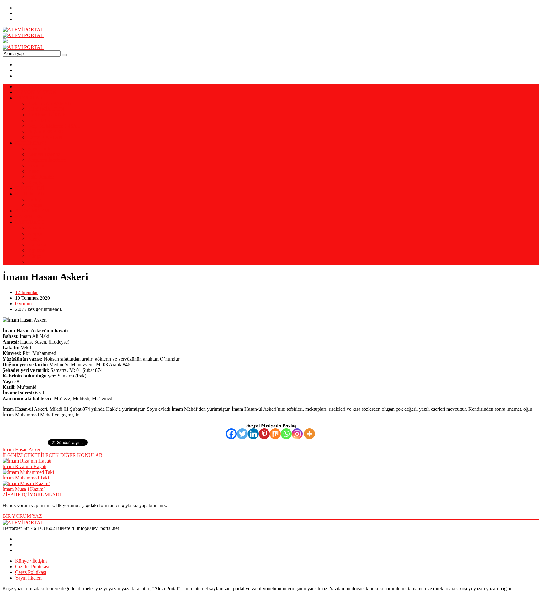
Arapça (35, 233)
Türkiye (35, 199)
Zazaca (35, 261)
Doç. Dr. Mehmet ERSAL (54, 126)
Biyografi (37, 182)
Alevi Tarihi (39, 148)
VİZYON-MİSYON (35, 92)
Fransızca (37, 244)
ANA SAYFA (29, 86)
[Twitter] (242, 433)
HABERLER (28, 216)
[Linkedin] (253, 433)
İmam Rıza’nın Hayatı (24, 466)
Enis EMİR (39, 120)
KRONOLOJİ (29, 188)
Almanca (36, 227)
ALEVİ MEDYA (32, 210)
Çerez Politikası (30, 572)
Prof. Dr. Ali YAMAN (50, 103)
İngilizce (36, 250)
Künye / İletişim (31, 561)
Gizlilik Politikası (32, 566)
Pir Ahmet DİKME (47, 114)
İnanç (33, 171)
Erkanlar (36, 165)
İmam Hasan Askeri (22, 449)
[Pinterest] (264, 433)
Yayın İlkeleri (28, 578)
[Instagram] (297, 433)
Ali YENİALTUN (46, 109)
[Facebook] (231, 433)
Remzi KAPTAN (45, 137)
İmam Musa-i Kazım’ (24, 489)
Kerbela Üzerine (44, 154)
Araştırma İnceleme (47, 160)
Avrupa (35, 205)
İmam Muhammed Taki (26, 477)
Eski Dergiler (41, 176)
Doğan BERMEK (46, 131)
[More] (309, 433)
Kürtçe (34, 256)
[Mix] (275, 433)
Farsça (34, 239)
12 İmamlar (26, 292)
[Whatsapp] (286, 433)
